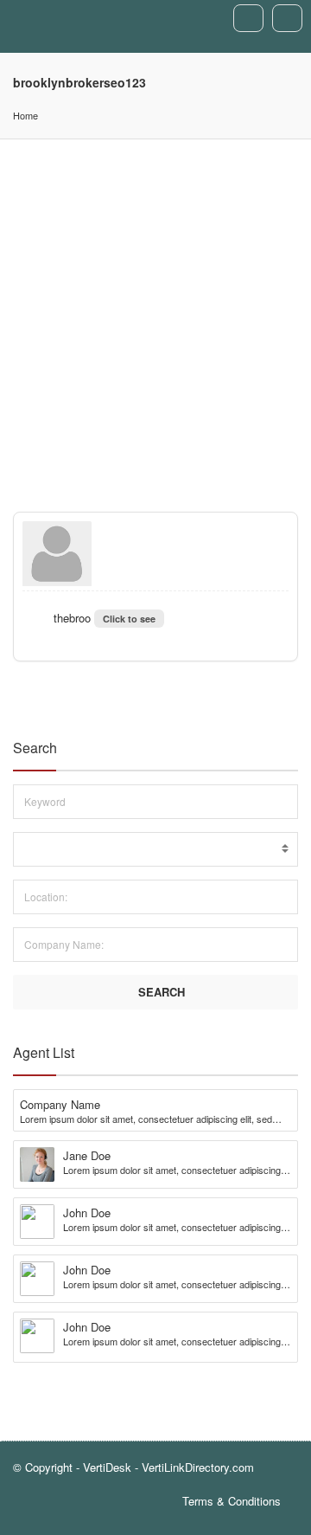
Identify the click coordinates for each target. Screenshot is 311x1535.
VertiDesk (107, 1467)
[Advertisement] (155, 304)
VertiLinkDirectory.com (198, 1467)
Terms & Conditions (231, 1501)
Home (25, 115)
